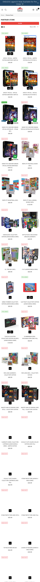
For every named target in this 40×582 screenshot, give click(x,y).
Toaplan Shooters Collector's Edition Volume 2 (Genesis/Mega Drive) (10, 338)
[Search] (5, 9)
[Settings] (33, 9)
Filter (20, 23)
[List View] (4, 27)
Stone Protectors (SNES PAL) (29, 515)
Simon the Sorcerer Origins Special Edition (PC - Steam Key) (10, 129)
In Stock (4, 102)
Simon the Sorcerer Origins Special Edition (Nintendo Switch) (10, 165)
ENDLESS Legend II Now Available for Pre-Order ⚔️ (20, 3)
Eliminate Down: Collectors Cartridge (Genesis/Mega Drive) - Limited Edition (10, 444)
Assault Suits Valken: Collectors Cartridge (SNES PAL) (10, 480)
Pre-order (5, 33)
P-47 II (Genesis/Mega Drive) (30, 269)
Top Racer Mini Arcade (10, 547)
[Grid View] (2, 27)
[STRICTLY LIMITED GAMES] (20, 10)
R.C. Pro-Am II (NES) (10, 269)
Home (2, 15)
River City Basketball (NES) (10, 200)
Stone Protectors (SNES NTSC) (10, 515)
